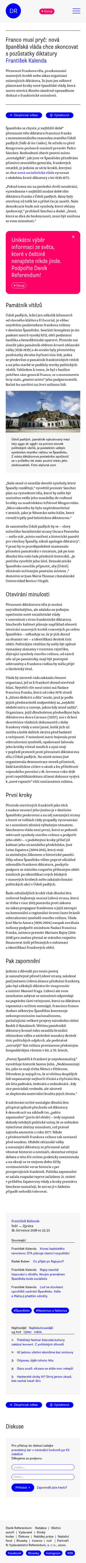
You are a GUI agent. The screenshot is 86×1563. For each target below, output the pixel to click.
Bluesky (22, 1541)
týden (28, 1332)
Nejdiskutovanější (41, 1328)
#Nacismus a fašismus (51, 1310)
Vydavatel (25, 1532)
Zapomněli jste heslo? (52, 1487)
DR (13, 11)
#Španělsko (22, 1310)
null (49, 1541)
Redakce (41, 1528)
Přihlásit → (22, 1487)
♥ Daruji (46, 11)
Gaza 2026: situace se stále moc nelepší (45, 1368)
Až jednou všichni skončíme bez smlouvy (45, 1352)
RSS (70, 1553)
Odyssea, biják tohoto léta (35, 1360)
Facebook (14, 1553)
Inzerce (37, 1541)
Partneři (63, 1541)
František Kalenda (26, 60)
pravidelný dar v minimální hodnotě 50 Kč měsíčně (40, 1452)
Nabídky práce (43, 1536)
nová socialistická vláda (35, 172)
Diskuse (23, 1536)
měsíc (38, 1332)
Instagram (53, 1553)
